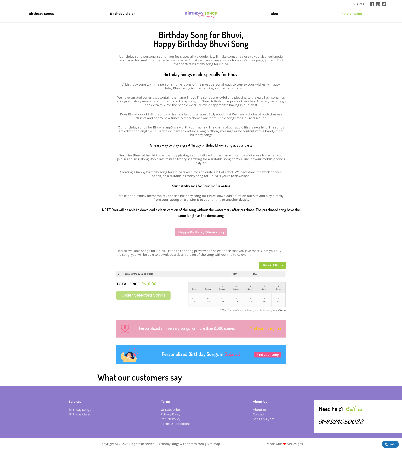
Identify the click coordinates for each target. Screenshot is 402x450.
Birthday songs (41, 14)
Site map (213, 444)
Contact (258, 414)
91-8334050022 (341, 421)
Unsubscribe (170, 409)
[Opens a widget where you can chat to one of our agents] (390, 444)
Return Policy (170, 419)
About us (260, 409)
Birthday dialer (122, 14)
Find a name (351, 14)
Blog (274, 14)
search (359, 4)
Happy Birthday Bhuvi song (201, 232)
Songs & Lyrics (263, 419)
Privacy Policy (170, 414)
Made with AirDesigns (285, 444)
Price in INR (270, 265)
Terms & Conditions (175, 424)
